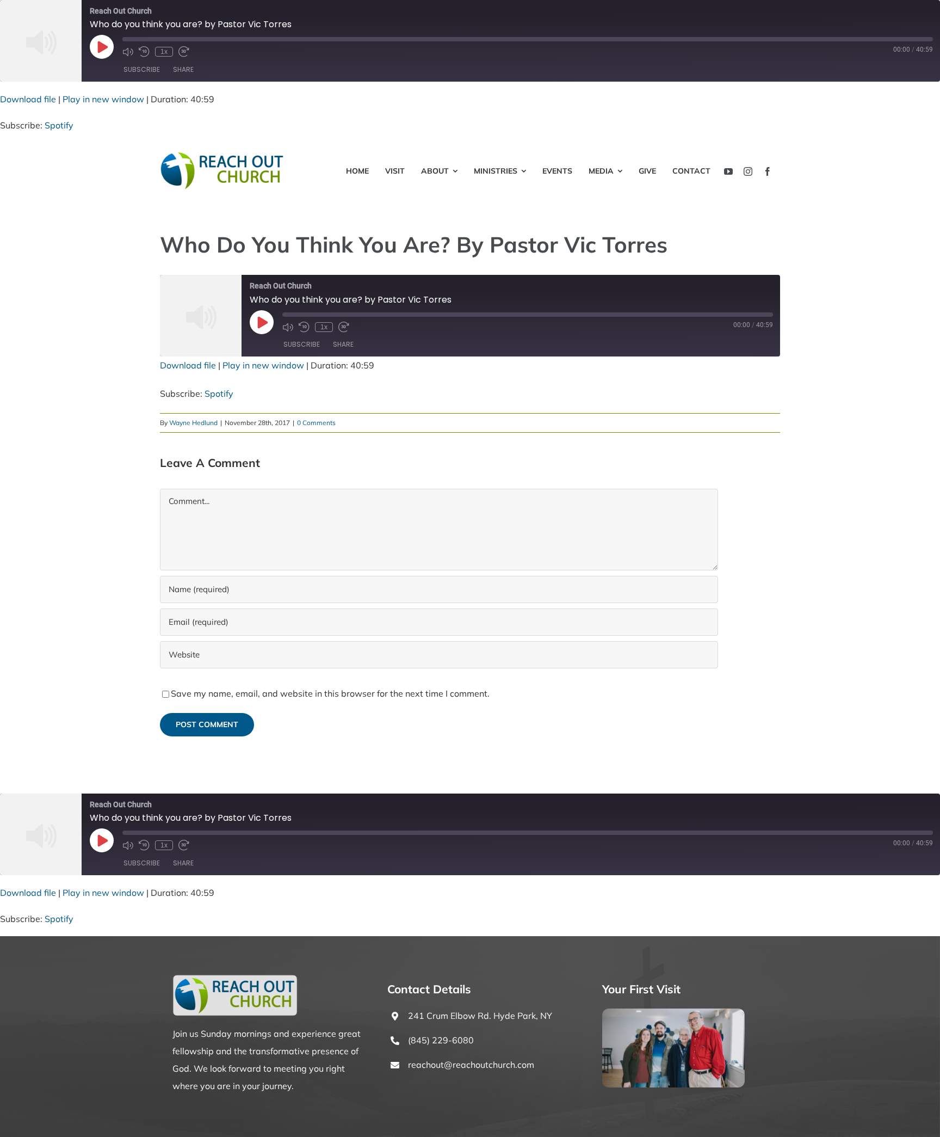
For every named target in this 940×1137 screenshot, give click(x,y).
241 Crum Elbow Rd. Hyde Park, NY (480, 1015)
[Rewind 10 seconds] (144, 51)
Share (183, 69)
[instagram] (748, 171)
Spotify (59, 125)
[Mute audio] (127, 52)
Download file (28, 99)
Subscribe (141, 69)
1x (164, 52)
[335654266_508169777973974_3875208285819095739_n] (673, 1012)
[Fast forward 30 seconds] (183, 51)
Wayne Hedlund (193, 423)
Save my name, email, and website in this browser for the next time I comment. (330, 693)
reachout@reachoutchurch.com (471, 1064)
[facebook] (767, 171)
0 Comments (316, 423)
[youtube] (728, 171)
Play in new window (103, 99)
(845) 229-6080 (441, 1040)
